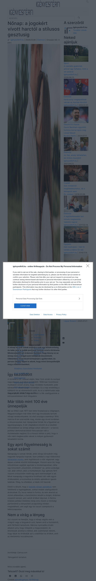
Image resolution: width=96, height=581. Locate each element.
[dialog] (48, 290)
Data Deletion (35, 314)
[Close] (88, 266)
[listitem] (48, 298)
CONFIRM (25, 306)
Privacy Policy (61, 314)
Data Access (48, 314)
